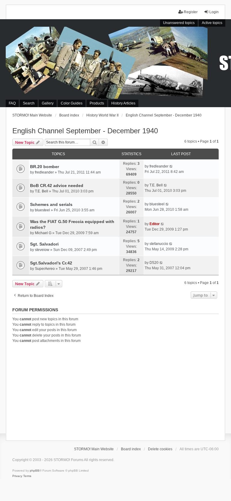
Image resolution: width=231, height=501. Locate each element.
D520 (154, 263)
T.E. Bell (41, 191)
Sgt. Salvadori (44, 244)
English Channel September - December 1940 (85, 131)
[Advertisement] (115, 391)
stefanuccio (158, 244)
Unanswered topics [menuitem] (179, 23)
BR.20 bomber (44, 166)
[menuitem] (17, 476)
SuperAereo (45, 269)
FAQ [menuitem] (12, 103)
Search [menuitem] (29, 103)
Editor (154, 224)
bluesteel (42, 210)
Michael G (43, 233)
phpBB (34, 470)
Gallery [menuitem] (48, 103)
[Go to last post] (171, 166)
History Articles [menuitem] (123, 103)
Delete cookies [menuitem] (160, 449)
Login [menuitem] (214, 12)
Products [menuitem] (97, 103)
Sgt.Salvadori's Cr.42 (51, 263)
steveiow (42, 250)
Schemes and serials (51, 204)
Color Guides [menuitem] (71, 103)
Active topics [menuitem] (212, 23)
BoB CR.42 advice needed (56, 185)
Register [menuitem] (191, 12)
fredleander (44, 172)
